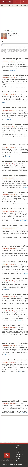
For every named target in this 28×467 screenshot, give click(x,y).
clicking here (8, 52)
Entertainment (10, 5)
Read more (12, 70)
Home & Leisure (20, 454)
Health (17, 5)
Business (3, 5)
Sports (17, 460)
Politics (18, 458)
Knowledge (18, 456)
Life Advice (5, 61)
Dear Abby (12, 61)
